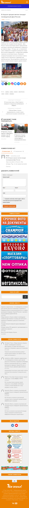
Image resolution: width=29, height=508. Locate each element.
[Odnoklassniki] (21, 83)
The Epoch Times (9, 343)
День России (21, 91)
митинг (6, 93)
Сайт (4, 193)
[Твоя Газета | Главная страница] (7, 2)
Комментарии (7, 151)
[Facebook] (2, 83)
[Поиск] (25, 297)
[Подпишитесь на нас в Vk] (13, 503)
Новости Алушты (6, 10)
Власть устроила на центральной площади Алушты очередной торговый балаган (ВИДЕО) (16, 392)
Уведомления (19, 151)
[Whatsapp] (9, 83)
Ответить (8, 166)
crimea (11, 91)
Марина (6, 377)
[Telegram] (15, 83)
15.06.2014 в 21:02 (15, 155)
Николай (7, 390)
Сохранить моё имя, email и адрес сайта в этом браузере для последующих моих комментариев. (14, 200)
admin (3, 19)
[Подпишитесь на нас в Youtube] (16, 503)
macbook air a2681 (9, 358)
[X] (6, 83)
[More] (24, 83)
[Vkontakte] (18, 83)
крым (3, 93)
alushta (7, 91)
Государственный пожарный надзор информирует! (13, 323)
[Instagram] (12, 83)
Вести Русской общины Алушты (9, 332)
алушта (15, 91)
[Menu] (27, 2)
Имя (4, 187)
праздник (12, 93)
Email (16, 187)
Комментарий (6, 177)
